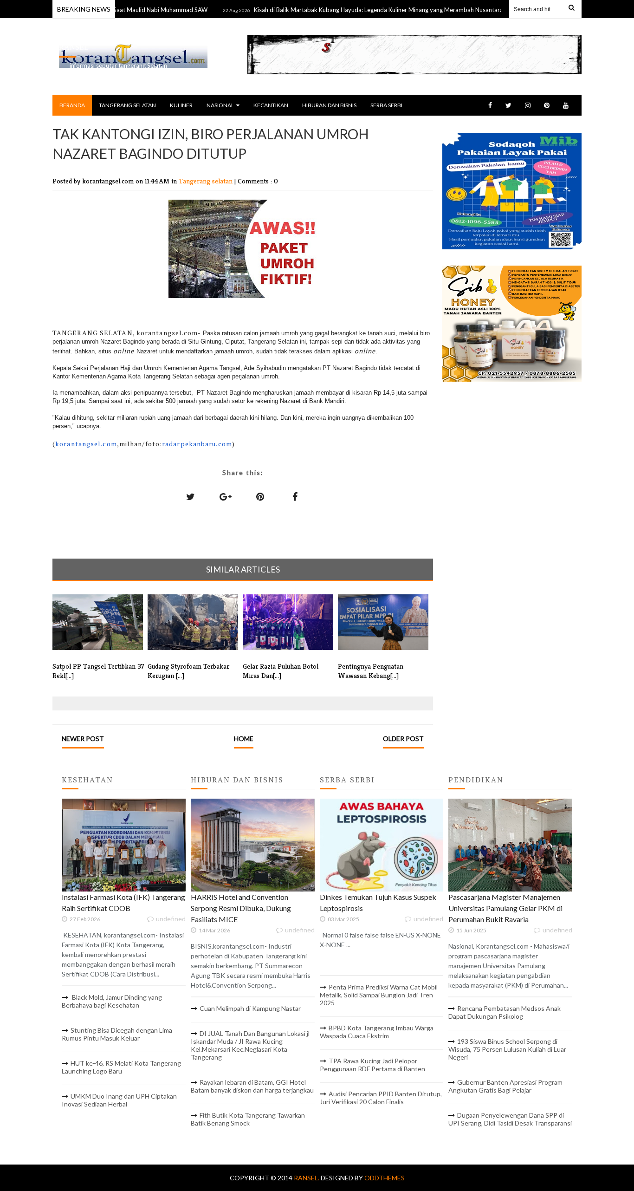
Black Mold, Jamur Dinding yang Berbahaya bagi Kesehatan (112, 1001)
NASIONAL (220, 105)
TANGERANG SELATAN (127, 105)
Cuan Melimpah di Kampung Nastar (250, 1008)
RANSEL (74, 47)
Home (243, 738)
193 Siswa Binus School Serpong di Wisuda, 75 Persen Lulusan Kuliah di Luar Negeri (507, 1049)
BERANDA (72, 105)
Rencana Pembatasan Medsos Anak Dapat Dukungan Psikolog (504, 1012)
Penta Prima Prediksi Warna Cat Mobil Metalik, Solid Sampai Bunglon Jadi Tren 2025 (379, 995)
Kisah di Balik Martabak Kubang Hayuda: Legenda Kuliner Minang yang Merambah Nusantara (354, 9)
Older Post (403, 738)
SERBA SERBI (386, 105)
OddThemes (384, 1178)
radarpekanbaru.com (197, 443)
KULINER (181, 105)
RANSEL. (307, 1178)
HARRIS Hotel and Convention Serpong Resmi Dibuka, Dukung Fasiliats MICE (241, 908)
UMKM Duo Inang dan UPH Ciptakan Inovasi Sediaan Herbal (119, 1100)
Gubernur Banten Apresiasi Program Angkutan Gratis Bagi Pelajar (505, 1086)
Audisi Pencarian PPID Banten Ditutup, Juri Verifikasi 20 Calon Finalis (381, 1098)
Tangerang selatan (206, 180)
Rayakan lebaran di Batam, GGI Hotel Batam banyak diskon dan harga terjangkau (252, 1086)
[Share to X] (191, 496)
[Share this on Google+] (225, 496)
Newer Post (83, 738)
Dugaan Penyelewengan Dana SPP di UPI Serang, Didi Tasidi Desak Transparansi (510, 1119)
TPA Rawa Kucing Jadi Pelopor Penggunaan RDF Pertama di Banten (372, 1065)
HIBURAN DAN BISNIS (329, 105)
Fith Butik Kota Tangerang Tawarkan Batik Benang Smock (248, 1119)
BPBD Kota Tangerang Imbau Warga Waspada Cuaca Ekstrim (376, 1032)
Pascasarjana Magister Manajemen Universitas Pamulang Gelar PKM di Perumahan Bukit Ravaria (505, 908)
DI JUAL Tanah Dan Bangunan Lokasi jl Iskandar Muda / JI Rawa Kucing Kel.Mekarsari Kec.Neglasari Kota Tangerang (250, 1045)
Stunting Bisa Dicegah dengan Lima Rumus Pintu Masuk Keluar (117, 1034)
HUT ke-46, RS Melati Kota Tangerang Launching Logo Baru (121, 1067)
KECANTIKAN (270, 105)
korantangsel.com (86, 443)
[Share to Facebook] (295, 496)
